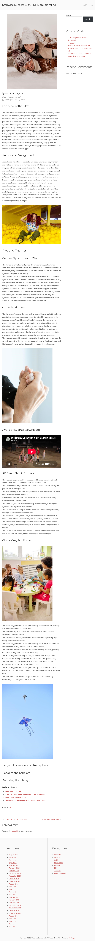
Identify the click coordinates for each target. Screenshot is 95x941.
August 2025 (13, 884)
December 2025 (15, 873)
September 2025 (15, 881)
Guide (56, 860)
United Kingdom (60, 873)
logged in (15, 831)
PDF (10, 807)
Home (4, 97)
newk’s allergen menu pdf (15, 797)
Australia (57, 855)
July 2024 (12, 919)
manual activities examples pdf (79, 46)
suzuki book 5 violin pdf (50, 819)
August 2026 (13, 855)
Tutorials (57, 871)
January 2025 (14, 902)
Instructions (58, 863)
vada (24, 100)
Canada (57, 857)
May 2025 (12, 892)
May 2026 (12, 860)
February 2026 (14, 868)
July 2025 (12, 887)
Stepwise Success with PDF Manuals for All (29, 4)
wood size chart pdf (13, 791)
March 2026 (13, 865)
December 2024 (15, 905)
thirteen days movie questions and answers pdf (25, 800)
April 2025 (12, 895)
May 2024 (12, 924)
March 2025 (13, 897)
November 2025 (15, 876)
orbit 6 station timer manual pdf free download (25, 794)
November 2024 (15, 908)
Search (68, 15)
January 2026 (14, 871)
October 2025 (14, 879)
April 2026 (12, 863)
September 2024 (15, 913)
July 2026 (12, 857)
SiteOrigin (72, 938)
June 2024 (12, 921)
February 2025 (14, 900)
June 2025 (12, 889)
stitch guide (72, 43)
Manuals (57, 865)
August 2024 (13, 916)
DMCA (84, 5)
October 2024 (14, 910)
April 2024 (12, 926)
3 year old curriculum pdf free (16, 819)
